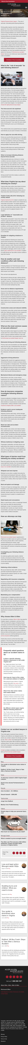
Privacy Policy (4, 1036)
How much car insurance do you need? (13, 832)
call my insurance (5, 636)
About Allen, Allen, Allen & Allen (10, 985)
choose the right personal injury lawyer (10, 104)
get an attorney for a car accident (13, 250)
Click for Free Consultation (8, 1)
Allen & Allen (16, 619)
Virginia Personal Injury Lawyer (9, 21)
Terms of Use (4, 1039)
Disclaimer (3, 1041)
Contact (3, 750)
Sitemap (3, 1034)
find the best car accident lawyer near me (12, 338)
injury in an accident (6, 467)
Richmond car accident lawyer (8, 537)
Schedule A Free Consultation (14, 60)
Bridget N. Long (6, 15)
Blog (2, 15)
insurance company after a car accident (11, 405)
